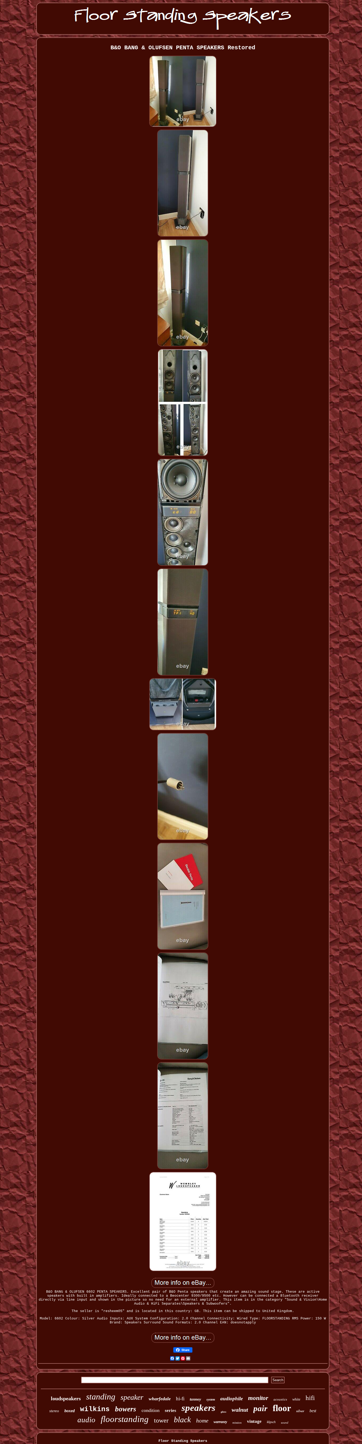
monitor (258, 1398)
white (296, 1399)
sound (284, 1422)
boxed (69, 1410)
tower (161, 1420)
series (170, 1410)
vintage (254, 1421)
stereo (54, 1411)
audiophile (231, 1398)
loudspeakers (66, 1398)
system (210, 1399)
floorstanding (125, 1419)
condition (151, 1410)
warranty (220, 1422)
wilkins (95, 1409)
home (202, 1420)
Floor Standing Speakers (182, 1441)
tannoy (195, 1399)
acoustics (280, 1399)
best (313, 1410)
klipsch (271, 1422)
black (182, 1419)
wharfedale (160, 1398)
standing (100, 1396)
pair (260, 1408)
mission (237, 1422)
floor (282, 1408)
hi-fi (180, 1398)
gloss (223, 1411)
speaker (132, 1397)
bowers (125, 1409)
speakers (198, 1408)
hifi (310, 1397)
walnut (240, 1409)
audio (86, 1419)
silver (300, 1410)
